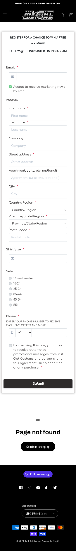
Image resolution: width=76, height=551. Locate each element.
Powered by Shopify (51, 540)
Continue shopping (38, 446)
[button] (5, 15)
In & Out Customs (33, 540)
